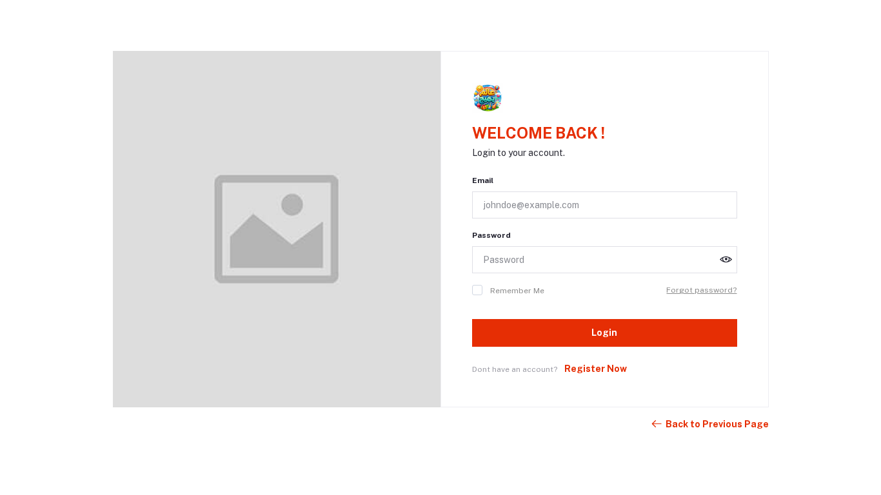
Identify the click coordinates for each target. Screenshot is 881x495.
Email (482, 180)
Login (604, 332)
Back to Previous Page (717, 424)
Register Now (595, 369)
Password (491, 235)
